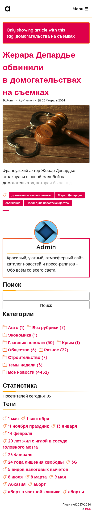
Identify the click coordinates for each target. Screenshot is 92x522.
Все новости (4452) (28, 372)
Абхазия (17, 484)
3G (74, 462)
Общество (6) (22, 349)
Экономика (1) (22, 334)
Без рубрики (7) (48, 327)
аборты (76, 491)
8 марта (39, 476)
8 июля (15, 476)
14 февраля (20, 433)
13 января (67, 426)
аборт (39, 484)
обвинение (12, 203)
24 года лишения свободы (36, 462)
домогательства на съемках (32, 195)
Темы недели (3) (25, 364)
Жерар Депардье (70, 195)
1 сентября (38, 418)
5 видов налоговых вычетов (38, 469)
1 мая (13, 418)
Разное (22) (56, 349)
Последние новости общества (48, 203)
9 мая (60, 476)
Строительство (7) (27, 357)
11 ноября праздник (28, 426)
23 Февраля (20, 454)
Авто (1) (16, 327)
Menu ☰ (80, 8)
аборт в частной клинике (34, 491)
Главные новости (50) (31, 342)
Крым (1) (71, 342)
